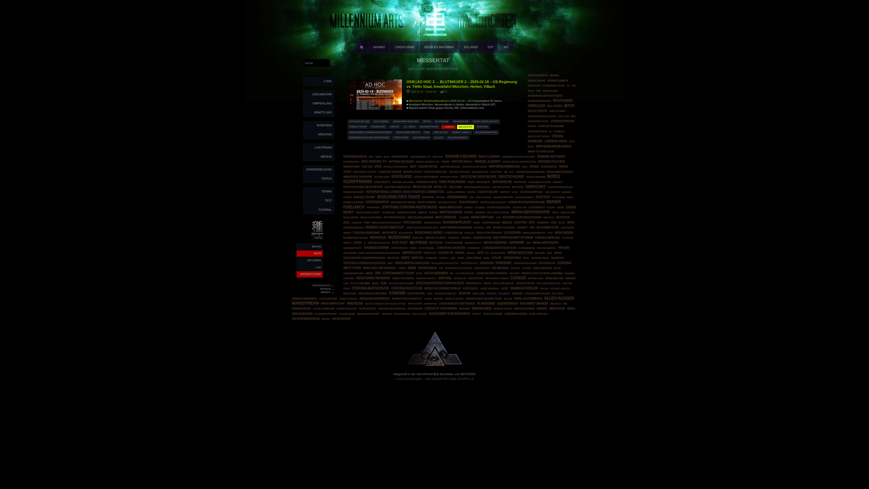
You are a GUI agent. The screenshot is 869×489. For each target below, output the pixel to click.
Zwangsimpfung (503, 197)
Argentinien (399, 156)
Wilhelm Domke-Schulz (542, 116)
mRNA (412, 268)
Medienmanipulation (477, 187)
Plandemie (486, 303)
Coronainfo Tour (398, 273)
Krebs (460, 258)
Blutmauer (442, 121)
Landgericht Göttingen (457, 303)
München (482, 127)
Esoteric (496, 172)
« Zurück (448, 127)
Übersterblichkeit (368, 212)
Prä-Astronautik (503, 283)
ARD (453, 258)
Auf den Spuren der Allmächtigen (385, 304)
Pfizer (563, 247)
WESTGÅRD (468, 374)
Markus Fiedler (524, 288)
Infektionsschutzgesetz (422, 227)
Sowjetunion (525, 283)
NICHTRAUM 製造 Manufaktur (435, 374)
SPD (532, 227)
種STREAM (418, 242)
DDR (528, 243)
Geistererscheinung (456, 227)
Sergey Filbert (435, 237)
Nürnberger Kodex (355, 238)
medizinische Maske (403, 202)
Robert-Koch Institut (407, 298)
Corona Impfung (547, 237)
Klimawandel (526, 248)
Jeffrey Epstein (459, 172)
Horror (480, 212)
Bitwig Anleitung (499, 207)
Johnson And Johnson (491, 273)
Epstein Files (535, 278)
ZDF (488, 227)
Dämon (468, 207)
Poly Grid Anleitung (549, 283)
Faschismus (468, 202)
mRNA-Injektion (520, 252)
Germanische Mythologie (518, 157)
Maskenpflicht (457, 222)
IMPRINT (326, 292)
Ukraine (516, 242)
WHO (570, 222)
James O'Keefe (348, 298)
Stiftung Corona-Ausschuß (409, 207)
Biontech (378, 237)
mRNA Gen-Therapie (357, 176)
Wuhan (326, 319)
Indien (347, 233)
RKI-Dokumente (546, 248)
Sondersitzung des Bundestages (369, 138)
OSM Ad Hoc (441, 132)
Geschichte (498, 253)
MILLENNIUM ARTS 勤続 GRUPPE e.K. (450, 379)
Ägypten (520, 222)
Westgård (416, 379)
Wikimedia (557, 257)
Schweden (388, 212)
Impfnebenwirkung (504, 166)
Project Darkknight (395, 166)
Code (328, 81)
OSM (427, 132)
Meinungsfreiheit (368, 314)
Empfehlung (322, 103)
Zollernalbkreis (458, 138)
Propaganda (427, 268)
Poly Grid (557, 293)
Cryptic (492, 293)
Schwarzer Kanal (553, 85)
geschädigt (382, 182)
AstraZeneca (538, 75)
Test (328, 200)
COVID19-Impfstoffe (537, 293)
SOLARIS (471, 47)
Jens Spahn (473, 257)
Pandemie (504, 263)
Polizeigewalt (524, 197)
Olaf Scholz (367, 308)
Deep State (557, 308)
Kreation (325, 134)
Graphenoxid (491, 222)
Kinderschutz (473, 243)
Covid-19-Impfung (324, 308)
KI (365, 243)
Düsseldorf (378, 127)
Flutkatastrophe (326, 314)
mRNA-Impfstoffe (546, 242)
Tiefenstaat (512, 257)
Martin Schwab (524, 308)
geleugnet (482, 268)
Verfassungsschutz (493, 202)
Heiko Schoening (371, 217)
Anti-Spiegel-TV (374, 161)
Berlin (507, 222)
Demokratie (549, 166)
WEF (413, 166)
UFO (532, 222)
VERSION (325, 289)
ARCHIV (316, 246)
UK (505, 171)
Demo (375, 283)
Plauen (526, 268)
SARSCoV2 (535, 187)
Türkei (402, 268)
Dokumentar (322, 94)
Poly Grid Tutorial (498, 212)
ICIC (384, 283)
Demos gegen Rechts (485, 121)
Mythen (440, 197)
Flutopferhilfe (465, 273)
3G (550, 131)
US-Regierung (421, 138)
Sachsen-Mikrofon (397, 187)
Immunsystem (432, 222)
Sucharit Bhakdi (534, 303)
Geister (514, 273)
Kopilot (469, 233)
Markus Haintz (454, 298)
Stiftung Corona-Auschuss (364, 263)
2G (568, 86)
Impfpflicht (412, 252)
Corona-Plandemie (551, 126)
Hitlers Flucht (447, 202)
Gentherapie (416, 293)
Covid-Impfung (328, 298)
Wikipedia (355, 303)
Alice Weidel (381, 121)
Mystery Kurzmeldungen (522, 217)
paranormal (457, 197)
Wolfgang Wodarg (373, 278)
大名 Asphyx (552, 192)
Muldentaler (480, 172)
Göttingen (350, 253)
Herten (394, 127)
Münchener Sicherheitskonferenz (429, 101)
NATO (405, 257)
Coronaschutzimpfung (530, 172)
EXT (491, 47)
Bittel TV (440, 187)
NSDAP (445, 161)
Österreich (537, 207)
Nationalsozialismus (372, 293)
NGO (549, 253)
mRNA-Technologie (541, 151)
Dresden (555, 303)
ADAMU (379, 47)
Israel (460, 252)
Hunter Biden (347, 314)
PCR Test (543, 197)
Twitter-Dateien (450, 166)
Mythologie (381, 177)
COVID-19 (445, 252)
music (557, 268)
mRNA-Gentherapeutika (386, 222)
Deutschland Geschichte (363, 186)
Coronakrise (454, 242)
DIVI (511, 172)
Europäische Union (474, 166)
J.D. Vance (409, 127)
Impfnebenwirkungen (553, 146)
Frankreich (474, 283)
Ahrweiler (460, 278)
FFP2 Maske (412, 222)
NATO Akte (483, 182)
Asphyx (444, 258)
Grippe (476, 314)
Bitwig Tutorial (504, 227)
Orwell (558, 182)
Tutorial (325, 209)
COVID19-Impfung (531, 192)
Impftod (418, 257)
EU (487, 253)
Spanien (387, 314)
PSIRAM (433, 212)
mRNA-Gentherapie (530, 212)
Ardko (347, 243)
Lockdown (512, 232)
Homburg (431, 258)
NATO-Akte (389, 232)
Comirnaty (473, 248)
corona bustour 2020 (458, 268)
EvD (498, 217)
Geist (505, 288)
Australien (415, 308)
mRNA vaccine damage (379, 268)
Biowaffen (430, 303)
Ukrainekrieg (351, 162)
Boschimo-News (428, 232)
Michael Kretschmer (401, 283)
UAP (538, 90)
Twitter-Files (469, 263)
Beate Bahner (542, 268)
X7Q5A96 (356, 222)
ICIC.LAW (564, 116)
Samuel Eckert (487, 161)
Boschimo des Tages (398, 196)
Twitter (366, 166)
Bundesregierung (539, 101)
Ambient (517, 293)
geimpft (522, 227)
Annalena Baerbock (374, 298)
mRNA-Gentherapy (534, 233)
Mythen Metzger (401, 161)
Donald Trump (358, 127)
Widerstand (351, 166)
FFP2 (550, 233)
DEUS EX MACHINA (439, 47)
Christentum (453, 232)
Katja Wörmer (436, 273)
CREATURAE (404, 47)
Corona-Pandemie (366, 232)
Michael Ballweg (403, 182)
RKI (378, 273)
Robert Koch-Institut (384, 227)
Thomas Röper (376, 247)
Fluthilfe (567, 238)
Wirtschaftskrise (539, 136)
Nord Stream (427, 202)
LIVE (318, 267)
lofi (346, 283)
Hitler (496, 257)
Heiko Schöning (403, 278)
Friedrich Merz (426, 182)
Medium (326, 156)
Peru (526, 258)
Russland (402, 176)
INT (506, 47)
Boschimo (399, 237)
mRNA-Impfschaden (560, 171)
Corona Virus (556, 141)
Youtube (348, 278)
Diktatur (393, 257)
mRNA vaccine (554, 278)
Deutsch (548, 217)
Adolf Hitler (537, 111)
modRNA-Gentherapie (392, 308)
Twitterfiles (399, 248)
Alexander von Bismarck (449, 313)
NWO (390, 263)
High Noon (564, 232)
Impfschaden (450, 212)
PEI (452, 273)
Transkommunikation (560, 187)
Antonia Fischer (551, 161)
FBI (441, 268)
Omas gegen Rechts (408, 132)
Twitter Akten (501, 187)
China (357, 242)
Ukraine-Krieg (540, 258)
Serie (560, 207)
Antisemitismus (537, 131)
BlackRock (406, 233)
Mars (378, 157)
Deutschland (511, 176)
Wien (386, 157)
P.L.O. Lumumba (360, 283)
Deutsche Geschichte (479, 176)
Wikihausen (482, 308)
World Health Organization (519, 162)
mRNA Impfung (482, 217)
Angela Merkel (456, 192)
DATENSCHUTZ (322, 285)
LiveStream (323, 147)
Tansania (543, 222)
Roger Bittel (428, 166)
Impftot (505, 192)
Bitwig (468, 212)
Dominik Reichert (551, 156)
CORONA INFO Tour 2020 (499, 247)
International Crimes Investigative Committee (405, 192)
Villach (438, 138)
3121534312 (470, 288)
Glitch (508, 298)
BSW (524, 166)
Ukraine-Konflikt (445, 293)
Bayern (438, 298)
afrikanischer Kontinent (545, 95)
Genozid (540, 253)
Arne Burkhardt (353, 192)
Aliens (551, 207)
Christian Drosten (451, 247)
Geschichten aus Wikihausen (440, 283)
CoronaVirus (377, 202)
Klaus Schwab (492, 313)
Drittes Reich (462, 161)
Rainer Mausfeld (347, 308)
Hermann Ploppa (406, 212)
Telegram (558, 197)
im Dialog (520, 182)
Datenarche (502, 182)
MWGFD (542, 308)
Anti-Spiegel (446, 217)
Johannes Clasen (539, 182)
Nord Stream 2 (489, 288)
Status (327, 178)
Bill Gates (554, 106)
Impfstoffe (415, 303)
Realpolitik (422, 187)
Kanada (570, 278)
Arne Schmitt (557, 111)
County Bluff (487, 192)
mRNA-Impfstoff (333, 303)
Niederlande (550, 91)
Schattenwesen (353, 227)
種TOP (569, 106)
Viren (412, 248)
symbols (559, 131)
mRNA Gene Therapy (365, 172)
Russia (471, 253)
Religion (438, 157)
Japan (486, 258)
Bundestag (475, 278)
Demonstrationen (525, 263)
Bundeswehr (536, 80)
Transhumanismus (304, 298)
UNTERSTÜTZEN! (310, 274)
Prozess (453, 238)
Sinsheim (464, 308)
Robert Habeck (461, 132)
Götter (515, 268)
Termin (326, 191)
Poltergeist (547, 263)
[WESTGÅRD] (435, 365)
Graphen (428, 197)
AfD (480, 252)
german (466, 238)
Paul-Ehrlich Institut (445, 263)
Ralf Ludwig (489, 156)
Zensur (464, 293)
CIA (471, 197)
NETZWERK (314, 260)
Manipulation (412, 171)
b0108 (487, 283)
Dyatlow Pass (483, 197)
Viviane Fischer (461, 156)
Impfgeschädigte (379, 243)
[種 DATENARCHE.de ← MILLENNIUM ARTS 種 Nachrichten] (317, 241)
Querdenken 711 (420, 157)
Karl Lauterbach (528, 298)
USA (378, 166)
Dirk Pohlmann (452, 182)
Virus (555, 212)
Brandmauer (460, 121)
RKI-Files (518, 187)
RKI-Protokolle (395, 217)
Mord (476, 222)
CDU (554, 222)
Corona (397, 293)
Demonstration (562, 121)
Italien (544, 288)
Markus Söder (503, 308)
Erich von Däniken (489, 232)
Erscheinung (402, 314)
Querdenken (507, 303)
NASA (570, 197)
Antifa (427, 121)
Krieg (369, 273)
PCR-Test (400, 242)
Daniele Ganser (353, 202)
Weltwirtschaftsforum (513, 237)
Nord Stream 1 (538, 314)
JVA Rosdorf (341, 318)
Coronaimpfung (353, 273)
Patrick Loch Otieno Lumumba (542, 273)
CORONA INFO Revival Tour (484, 298)
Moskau (479, 227)
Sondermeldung (319, 169)
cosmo (428, 298)
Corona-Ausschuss (370, 288)
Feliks (532, 126)
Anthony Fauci (449, 177)
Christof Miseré (390, 171)
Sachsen (455, 187)
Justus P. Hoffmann (441, 308)
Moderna (487, 263)
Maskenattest (352, 248)
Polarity (504, 293)
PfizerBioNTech (355, 156)
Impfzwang (349, 293)
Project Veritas (560, 289)
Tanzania (569, 273)
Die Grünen (500, 268)
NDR (371, 157)
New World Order (497, 278)
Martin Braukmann (420, 217)
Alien (471, 182)
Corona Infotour (407, 288)
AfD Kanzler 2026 (359, 121)
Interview (324, 125)
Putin (562, 222)
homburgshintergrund (526, 202)
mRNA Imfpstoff (451, 207)
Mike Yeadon (419, 314)
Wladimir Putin (548, 227)
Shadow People (426, 278)
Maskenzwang (495, 242)
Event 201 (430, 253)
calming (464, 217)
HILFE (317, 253)
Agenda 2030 (482, 237)
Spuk (419, 273)
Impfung (445, 278)
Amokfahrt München (405, 121)
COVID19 (518, 278)
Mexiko (554, 75)
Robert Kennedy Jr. (427, 162)
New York (479, 293)
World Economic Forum (442, 288)
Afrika (534, 166)
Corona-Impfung (435, 171)
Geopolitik (520, 207)
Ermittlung (323, 112)
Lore (429, 293)
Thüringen (373, 207)
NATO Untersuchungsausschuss (379, 253)
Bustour (436, 242)
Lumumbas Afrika (515, 313)
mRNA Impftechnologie (412, 263)
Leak (515, 192)
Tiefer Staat (401, 138)
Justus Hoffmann (426, 176)
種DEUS (422, 212)
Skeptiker (567, 227)
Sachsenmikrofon (486, 132)
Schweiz (480, 207)
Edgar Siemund (535, 177)
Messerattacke (429, 127)
